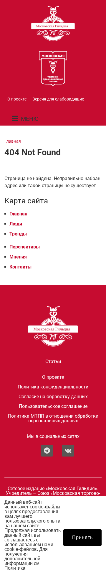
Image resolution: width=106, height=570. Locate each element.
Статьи (53, 361)
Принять (82, 537)
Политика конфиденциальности (53, 387)
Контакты (20, 267)
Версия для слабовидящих (58, 99)
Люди (15, 224)
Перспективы (24, 247)
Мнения (18, 257)
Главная (18, 214)
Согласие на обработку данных (53, 396)
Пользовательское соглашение (53, 406)
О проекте (16, 99)
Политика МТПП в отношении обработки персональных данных (53, 418)
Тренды (18, 234)
